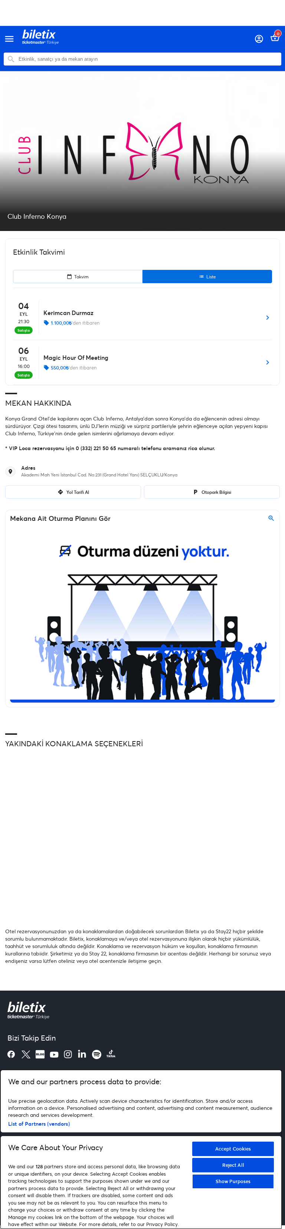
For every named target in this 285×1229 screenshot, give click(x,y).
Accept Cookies (233, 1148)
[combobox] (148, 59)
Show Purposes (233, 1181)
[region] (141, 1149)
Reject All (233, 1165)
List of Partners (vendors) (39, 1123)
